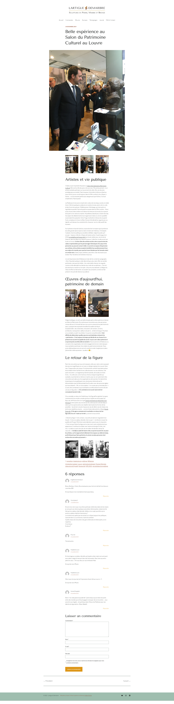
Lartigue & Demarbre (53, 695)
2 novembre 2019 (75, 537)
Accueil (61, 20)
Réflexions (91, 461)
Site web (67, 653)
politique (84, 461)
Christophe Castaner (71, 464)
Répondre (106, 496)
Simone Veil (82, 466)
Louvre (80, 464)
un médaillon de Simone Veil (77, 237)
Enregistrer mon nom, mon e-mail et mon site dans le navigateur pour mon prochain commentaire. (85, 662)
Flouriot (73, 535)
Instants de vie (77, 461)
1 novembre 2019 (75, 481)
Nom (67, 639)
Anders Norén (88, 695)
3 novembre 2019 (75, 593)
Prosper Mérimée (101, 464)
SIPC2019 (89, 466)
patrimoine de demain (89, 464)
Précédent (48, 681)
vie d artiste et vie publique (100, 466)
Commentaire (69, 620)
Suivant (126, 681)
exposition (70, 461)
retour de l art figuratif (71, 466)
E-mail (67, 646)
